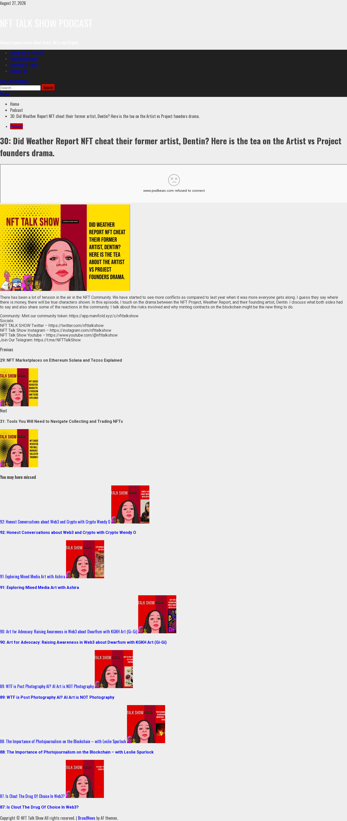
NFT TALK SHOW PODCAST (46, 23)
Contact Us (18, 71)
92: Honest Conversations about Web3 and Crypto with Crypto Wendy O (55, 522)
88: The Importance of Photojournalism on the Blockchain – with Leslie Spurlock (63, 741)
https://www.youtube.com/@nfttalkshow (82, 335)
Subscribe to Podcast (26, 53)
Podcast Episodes (23, 59)
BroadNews (86, 818)
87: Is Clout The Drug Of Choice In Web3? (32, 796)
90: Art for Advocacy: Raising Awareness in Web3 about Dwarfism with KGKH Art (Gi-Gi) (68, 631)
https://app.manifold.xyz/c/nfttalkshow (103, 315)
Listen (4, 94)
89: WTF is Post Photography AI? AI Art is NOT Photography (47, 686)
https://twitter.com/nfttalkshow (76, 325)
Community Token (24, 65)
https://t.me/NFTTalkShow (57, 340)
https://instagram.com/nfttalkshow (80, 330)
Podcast (16, 126)
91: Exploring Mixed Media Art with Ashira (32, 576)
